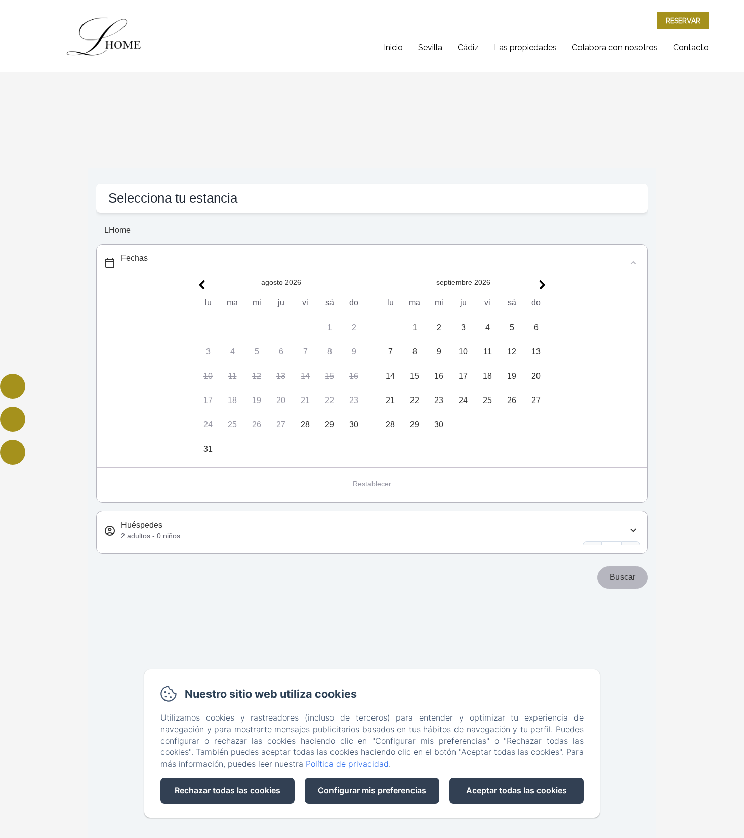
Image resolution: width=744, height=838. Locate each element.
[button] (329, 327)
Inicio (393, 47)
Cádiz (468, 47)
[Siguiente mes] (542, 284)
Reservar (683, 21)
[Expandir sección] (633, 530)
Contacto (691, 47)
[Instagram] (12, 419)
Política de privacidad (347, 764)
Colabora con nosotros (615, 47)
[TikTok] (12, 452)
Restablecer (372, 484)
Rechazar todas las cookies (227, 790)
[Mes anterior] (202, 284)
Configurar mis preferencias (372, 790)
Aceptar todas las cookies (516, 790)
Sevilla (430, 47)
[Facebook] (12, 386)
